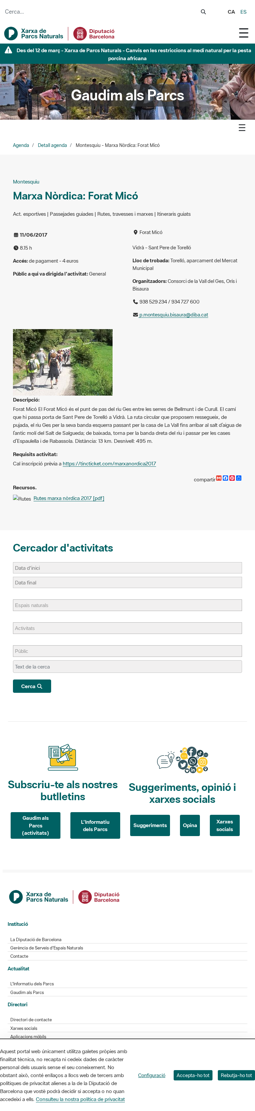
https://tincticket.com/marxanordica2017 (109, 463)
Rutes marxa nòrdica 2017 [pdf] (69, 498)
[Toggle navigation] (243, 32)
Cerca (29, 686)
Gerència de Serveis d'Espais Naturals (46, 948)
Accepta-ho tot (193, 1075)
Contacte (19, 956)
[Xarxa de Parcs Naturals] (60, 34)
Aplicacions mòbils (28, 1037)
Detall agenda (52, 145)
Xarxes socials (224, 825)
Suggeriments (150, 825)
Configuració (151, 1075)
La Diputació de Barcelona (35, 939)
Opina (190, 825)
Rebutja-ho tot (236, 1075)
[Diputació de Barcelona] (65, 896)
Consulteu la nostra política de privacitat (80, 1099)
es (243, 11)
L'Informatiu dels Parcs (95, 825)
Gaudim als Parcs (27, 992)
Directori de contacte (31, 1020)
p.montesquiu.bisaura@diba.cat (173, 314)
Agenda (21, 145)
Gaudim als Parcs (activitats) (35, 825)
